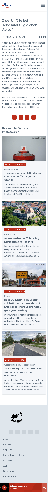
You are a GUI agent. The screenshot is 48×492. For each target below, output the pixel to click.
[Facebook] (24, 432)
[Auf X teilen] (21, 117)
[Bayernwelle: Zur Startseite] (20, 5)
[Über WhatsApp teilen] (27, 117)
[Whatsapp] (17, 432)
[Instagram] (30, 432)
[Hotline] (11, 432)
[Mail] (37, 432)
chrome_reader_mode (44, 36)
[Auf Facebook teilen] (14, 117)
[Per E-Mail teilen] (33, 117)
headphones (40, 36)
